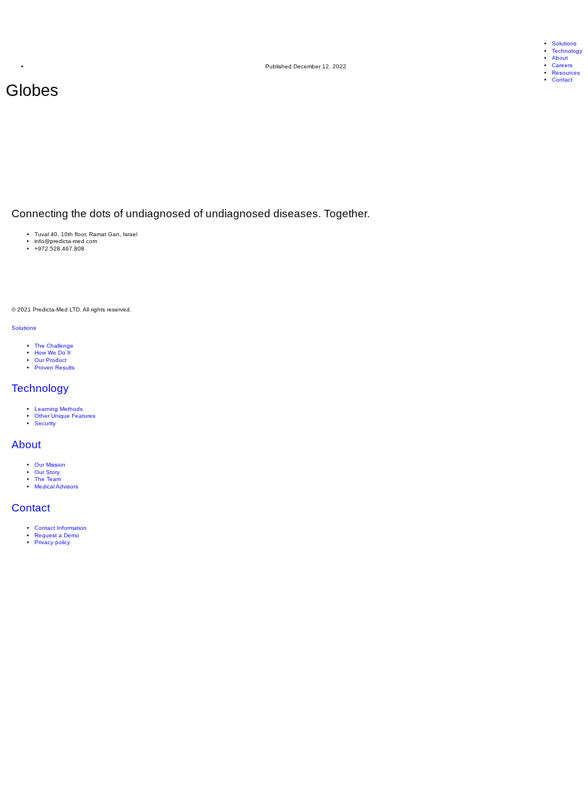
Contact (30, 507)
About (26, 444)
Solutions (564, 43)
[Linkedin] (25, 278)
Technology (567, 51)
